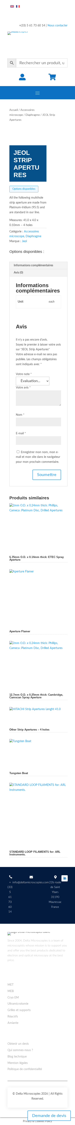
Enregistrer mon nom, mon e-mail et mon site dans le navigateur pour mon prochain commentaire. (38, 457)
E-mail (21, 433)
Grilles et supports (19, 1010)
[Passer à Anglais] (12, 6)
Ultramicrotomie (18, 1003)
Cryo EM (13, 997)
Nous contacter (58, 25)
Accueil (13, 110)
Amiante (13, 1023)
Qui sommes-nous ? (20, 1050)
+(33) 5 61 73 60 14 (10, 897)
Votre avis (23, 387)
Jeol (24, 241)
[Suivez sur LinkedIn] (64, 878)
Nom (20, 414)
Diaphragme (32, 115)
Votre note (24, 374)
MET (11, 984)
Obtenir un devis (18, 1043)
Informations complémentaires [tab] (33, 265)
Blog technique (17, 1056)
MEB (11, 991)
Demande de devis (49, 1116)
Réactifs (13, 1016)
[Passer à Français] (18, 6)
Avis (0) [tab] (18, 272)
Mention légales (18, 1063)
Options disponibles (23, 189)
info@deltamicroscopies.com (30, 882)
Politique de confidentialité (25, 1069)
